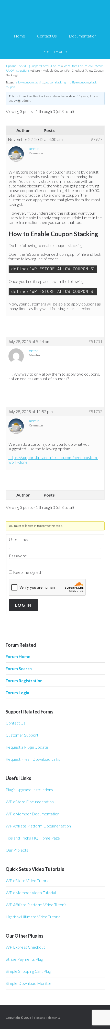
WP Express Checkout (25, 947)
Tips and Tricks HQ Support (55, 15)
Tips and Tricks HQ (46, 1018)
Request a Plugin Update (27, 747)
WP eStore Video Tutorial (28, 880)
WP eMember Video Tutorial (31, 892)
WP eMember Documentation (32, 813)
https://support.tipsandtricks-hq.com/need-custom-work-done (53, 459)
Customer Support (22, 734)
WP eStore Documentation (30, 801)
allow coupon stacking (30, 82)
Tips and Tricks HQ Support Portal (27, 66)
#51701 (95, 341)
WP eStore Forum (75, 66)
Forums (56, 66)
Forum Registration (24, 680)
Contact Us (15, 722)
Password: (18, 556)
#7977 (96, 139)
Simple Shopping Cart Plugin (29, 971)
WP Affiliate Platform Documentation (38, 825)
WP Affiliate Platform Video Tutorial (36, 904)
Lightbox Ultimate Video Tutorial (33, 916)
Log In (23, 605)
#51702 (95, 411)
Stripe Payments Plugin (26, 959)
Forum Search (19, 668)
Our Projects (17, 849)
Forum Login (17, 692)
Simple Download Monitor (28, 983)
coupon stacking (55, 82)
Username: (18, 539)
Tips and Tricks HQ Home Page (33, 837)
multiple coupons (78, 82)
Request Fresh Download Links (33, 759)
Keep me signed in (29, 572)
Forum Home (18, 656)
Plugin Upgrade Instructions (29, 789)
